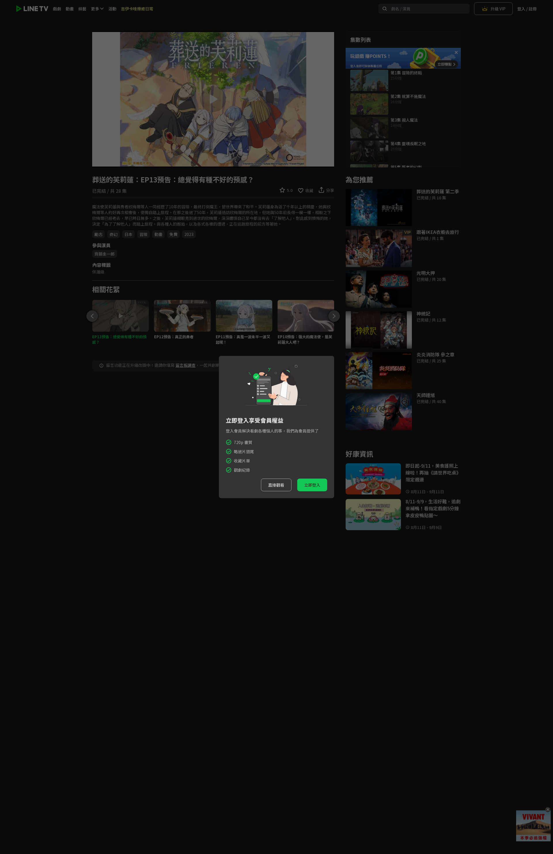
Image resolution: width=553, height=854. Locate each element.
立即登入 (312, 485)
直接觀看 (276, 485)
